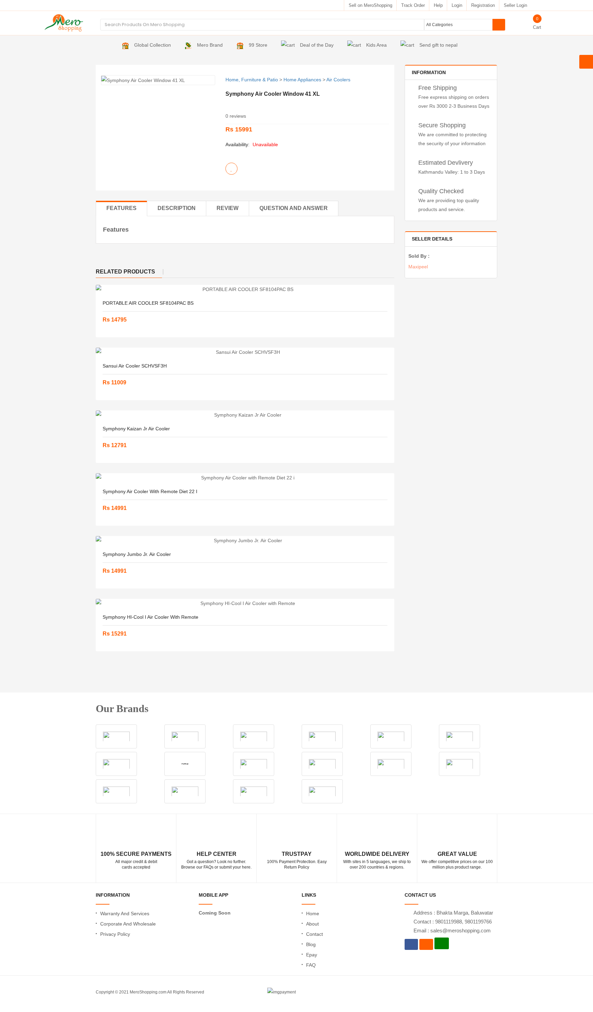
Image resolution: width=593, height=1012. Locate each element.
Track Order (413, 5)
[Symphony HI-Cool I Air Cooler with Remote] (245, 603)
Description (177, 208)
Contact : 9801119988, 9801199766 (453, 921)
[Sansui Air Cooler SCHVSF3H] (245, 352)
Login (457, 5)
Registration (483, 5)
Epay (311, 954)
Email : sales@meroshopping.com (452, 930)
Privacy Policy (115, 934)
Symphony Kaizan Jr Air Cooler (136, 428)
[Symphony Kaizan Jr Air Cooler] (245, 414)
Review (228, 208)
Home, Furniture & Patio (251, 79)
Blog (311, 944)
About (312, 924)
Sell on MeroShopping (370, 5)
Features (121, 208)
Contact (314, 934)
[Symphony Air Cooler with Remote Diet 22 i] (245, 477)
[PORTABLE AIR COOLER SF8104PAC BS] (245, 289)
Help (438, 5)
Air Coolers (338, 79)
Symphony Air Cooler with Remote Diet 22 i (150, 491)
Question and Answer (293, 208)
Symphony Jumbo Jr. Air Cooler (137, 554)
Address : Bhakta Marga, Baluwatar (453, 913)
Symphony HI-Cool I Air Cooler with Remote (150, 617)
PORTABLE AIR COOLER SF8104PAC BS (148, 303)
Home (312, 913)
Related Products (125, 272)
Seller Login (515, 5)
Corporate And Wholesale (128, 924)
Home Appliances (302, 79)
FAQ (311, 965)
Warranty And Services (124, 913)
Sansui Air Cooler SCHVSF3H (135, 366)
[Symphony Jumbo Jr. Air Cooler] (245, 540)
